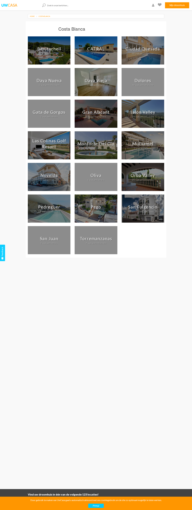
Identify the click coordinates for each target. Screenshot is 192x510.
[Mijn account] (153, 5)
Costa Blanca (44, 16)
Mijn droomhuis (177, 5)
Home (32, 16)
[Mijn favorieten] (160, 5)
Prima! (96, 505)
